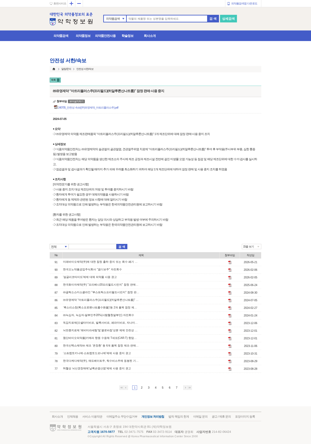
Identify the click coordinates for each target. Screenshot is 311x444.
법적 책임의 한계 (178, 416)
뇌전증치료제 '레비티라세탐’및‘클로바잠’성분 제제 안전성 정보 (101, 330)
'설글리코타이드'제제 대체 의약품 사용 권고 (90, 277)
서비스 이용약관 (92, 416)
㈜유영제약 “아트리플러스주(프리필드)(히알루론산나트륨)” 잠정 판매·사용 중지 (101, 299)
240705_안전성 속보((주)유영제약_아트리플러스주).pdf (88, 107)
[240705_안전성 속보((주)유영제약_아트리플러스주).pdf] (230, 300)
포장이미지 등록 (245, 416)
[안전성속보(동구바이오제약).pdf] (230, 308)
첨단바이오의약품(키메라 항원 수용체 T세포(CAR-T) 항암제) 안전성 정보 (101, 338)
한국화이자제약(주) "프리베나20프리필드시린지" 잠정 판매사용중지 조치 (101, 284)
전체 (53, 246)
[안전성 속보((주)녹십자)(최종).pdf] (230, 316)
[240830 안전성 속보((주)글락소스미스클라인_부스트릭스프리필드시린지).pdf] (230, 293)
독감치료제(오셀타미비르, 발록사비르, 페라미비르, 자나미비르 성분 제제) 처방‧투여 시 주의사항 (101, 322)
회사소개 (150, 35)
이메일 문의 (200, 416)
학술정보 (127, 35)
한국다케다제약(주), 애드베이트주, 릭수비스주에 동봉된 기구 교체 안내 (101, 360)
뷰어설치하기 (76, 101)
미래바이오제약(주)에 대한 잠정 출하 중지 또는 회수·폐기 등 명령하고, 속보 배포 (101, 261)
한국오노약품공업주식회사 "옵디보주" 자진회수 (92, 269)
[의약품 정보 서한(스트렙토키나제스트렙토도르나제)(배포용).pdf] (230, 354)
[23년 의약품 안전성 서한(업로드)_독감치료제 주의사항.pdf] (230, 323)
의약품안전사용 (105, 35)
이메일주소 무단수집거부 (121, 416)
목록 (53, 79)
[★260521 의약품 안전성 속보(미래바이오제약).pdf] (230, 262)
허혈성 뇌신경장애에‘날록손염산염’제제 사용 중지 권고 (97, 368)
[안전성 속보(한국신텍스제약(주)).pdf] (230, 346)
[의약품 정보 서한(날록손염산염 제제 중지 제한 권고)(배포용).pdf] (230, 369)
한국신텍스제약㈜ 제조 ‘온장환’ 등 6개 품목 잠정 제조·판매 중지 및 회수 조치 (101, 345)
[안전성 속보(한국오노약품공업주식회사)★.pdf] (230, 270)
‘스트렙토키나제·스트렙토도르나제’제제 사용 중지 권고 (97, 353)
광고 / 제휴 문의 (221, 416)
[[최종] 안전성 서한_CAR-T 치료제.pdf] (230, 338)
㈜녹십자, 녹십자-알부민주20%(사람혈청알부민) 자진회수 (98, 315)
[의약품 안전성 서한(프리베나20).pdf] (230, 285)
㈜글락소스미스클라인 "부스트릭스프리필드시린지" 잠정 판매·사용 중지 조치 (101, 292)
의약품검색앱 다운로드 (244, 3)
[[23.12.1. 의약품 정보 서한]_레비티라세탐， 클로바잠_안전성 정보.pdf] (230, 331)
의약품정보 (83, 35)
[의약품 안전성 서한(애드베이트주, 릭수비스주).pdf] (230, 361)
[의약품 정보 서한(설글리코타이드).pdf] (230, 277)
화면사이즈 (60, 3)
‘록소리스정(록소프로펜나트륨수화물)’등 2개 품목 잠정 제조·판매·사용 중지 (101, 307)
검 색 (213, 18)
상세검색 (228, 18)
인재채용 (72, 416)
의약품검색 (113, 18)
